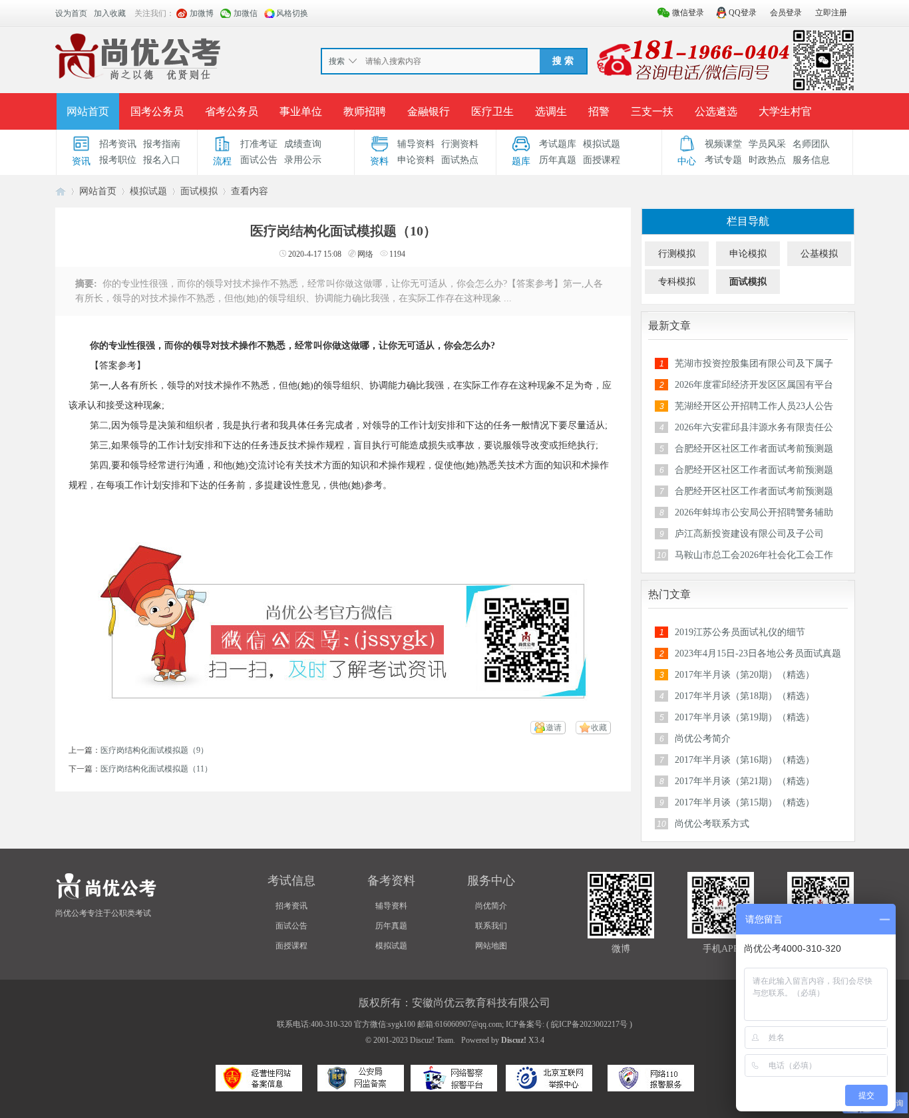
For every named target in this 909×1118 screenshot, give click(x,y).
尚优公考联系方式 (712, 824)
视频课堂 (723, 144)
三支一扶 (652, 111)
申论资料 (416, 160)
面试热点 (459, 160)
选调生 (551, 111)
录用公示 (302, 160)
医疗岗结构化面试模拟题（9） (154, 750)
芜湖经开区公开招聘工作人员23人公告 (754, 406)
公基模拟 (819, 254)
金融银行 (428, 111)
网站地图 (491, 945)
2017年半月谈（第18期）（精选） (745, 696)
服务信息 (811, 160)
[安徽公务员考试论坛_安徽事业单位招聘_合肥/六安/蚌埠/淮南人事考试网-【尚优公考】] (141, 59)
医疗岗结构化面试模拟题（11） (156, 768)
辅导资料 (416, 144)
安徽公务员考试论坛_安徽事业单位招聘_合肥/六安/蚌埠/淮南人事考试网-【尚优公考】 (60, 191)
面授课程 (601, 160)
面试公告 (258, 160)
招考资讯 (117, 144)
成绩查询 (302, 144)
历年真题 (557, 160)
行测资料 (459, 144)
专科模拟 (676, 282)
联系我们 (491, 925)
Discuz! (513, 1040)
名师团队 (811, 144)
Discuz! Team (431, 1040)
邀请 (554, 727)
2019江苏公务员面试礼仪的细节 (740, 632)
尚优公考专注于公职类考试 (103, 913)
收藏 (599, 727)
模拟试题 (601, 144)
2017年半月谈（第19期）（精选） (745, 717)
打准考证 (258, 144)
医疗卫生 (492, 111)
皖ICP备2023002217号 (589, 1024)
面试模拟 (199, 191)
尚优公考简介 (703, 739)
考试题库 (557, 144)
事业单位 (300, 111)
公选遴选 (716, 111)
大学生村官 (785, 111)
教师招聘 (364, 111)
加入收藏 (110, 13)
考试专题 (723, 160)
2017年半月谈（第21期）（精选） (745, 781)
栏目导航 (748, 221)
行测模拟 (676, 254)
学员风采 (767, 144)
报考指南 (161, 144)
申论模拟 (748, 254)
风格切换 (292, 13)
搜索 (337, 61)
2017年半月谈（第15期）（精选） (745, 802)
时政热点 (767, 160)
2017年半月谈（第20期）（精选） (745, 675)
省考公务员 (231, 111)
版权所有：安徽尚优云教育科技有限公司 (454, 1002)
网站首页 (88, 111)
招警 (599, 111)
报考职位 (117, 160)
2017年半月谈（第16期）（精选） (745, 760)
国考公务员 (157, 111)
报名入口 (161, 160)
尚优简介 (491, 905)
